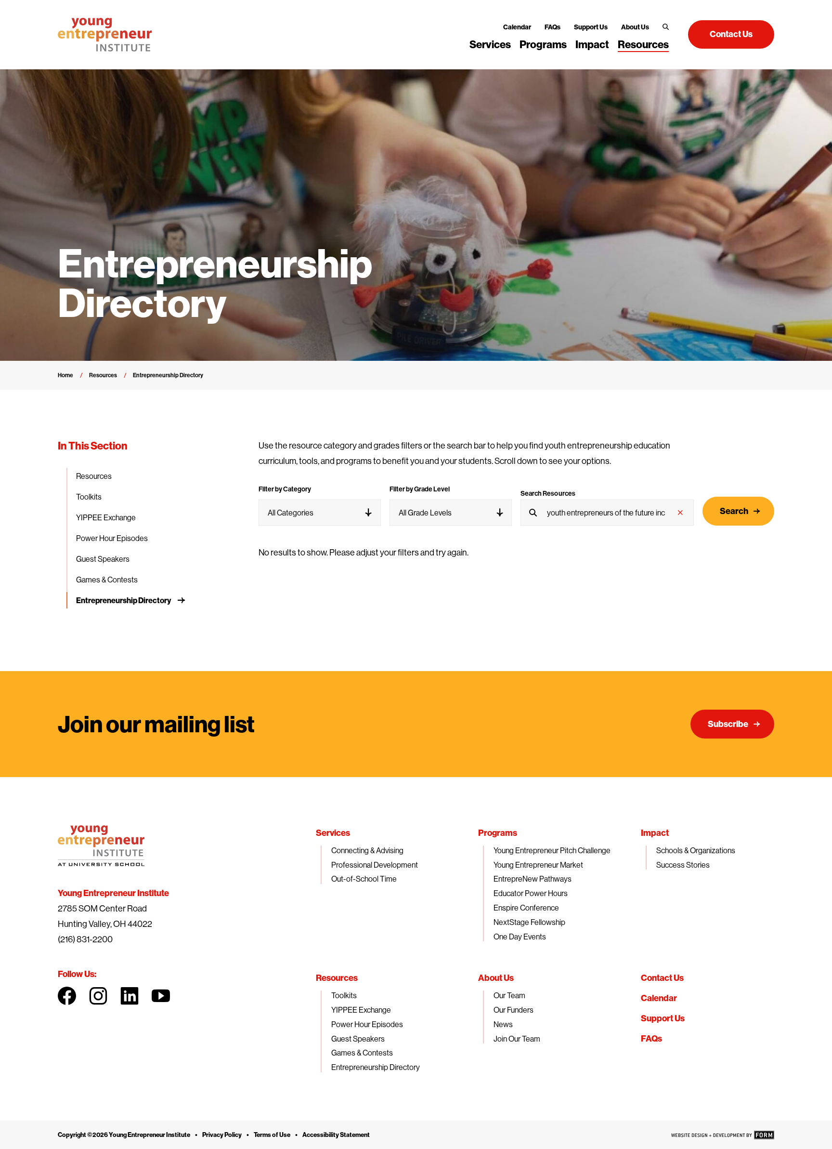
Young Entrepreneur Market (538, 865)
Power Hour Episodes (112, 538)
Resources (643, 44)
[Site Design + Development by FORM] (722, 1135)
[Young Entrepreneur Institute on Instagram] (98, 996)
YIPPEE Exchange (106, 517)
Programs (543, 44)
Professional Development (374, 865)
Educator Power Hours (531, 893)
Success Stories (683, 865)
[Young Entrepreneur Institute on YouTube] (161, 996)
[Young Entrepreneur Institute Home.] (105, 35)
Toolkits (89, 497)
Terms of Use (272, 1134)
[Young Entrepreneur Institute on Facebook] (67, 996)
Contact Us (662, 977)
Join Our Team (517, 1038)
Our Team (509, 995)
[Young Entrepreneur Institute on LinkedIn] (129, 996)
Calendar (517, 27)
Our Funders (513, 1010)
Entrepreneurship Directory (123, 600)
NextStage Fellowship (529, 922)
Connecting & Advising (367, 850)
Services (490, 44)
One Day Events (520, 936)
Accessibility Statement (336, 1134)
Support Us (591, 27)
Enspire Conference (526, 907)
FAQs (552, 27)
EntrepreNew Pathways (533, 879)
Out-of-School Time (364, 879)
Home (65, 375)
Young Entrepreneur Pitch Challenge (552, 850)
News (503, 1024)
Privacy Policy (222, 1134)
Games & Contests (107, 579)
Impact (592, 44)
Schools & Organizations (695, 850)
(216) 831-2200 (85, 939)
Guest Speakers (103, 559)
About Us (635, 27)
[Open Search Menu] (665, 26)
